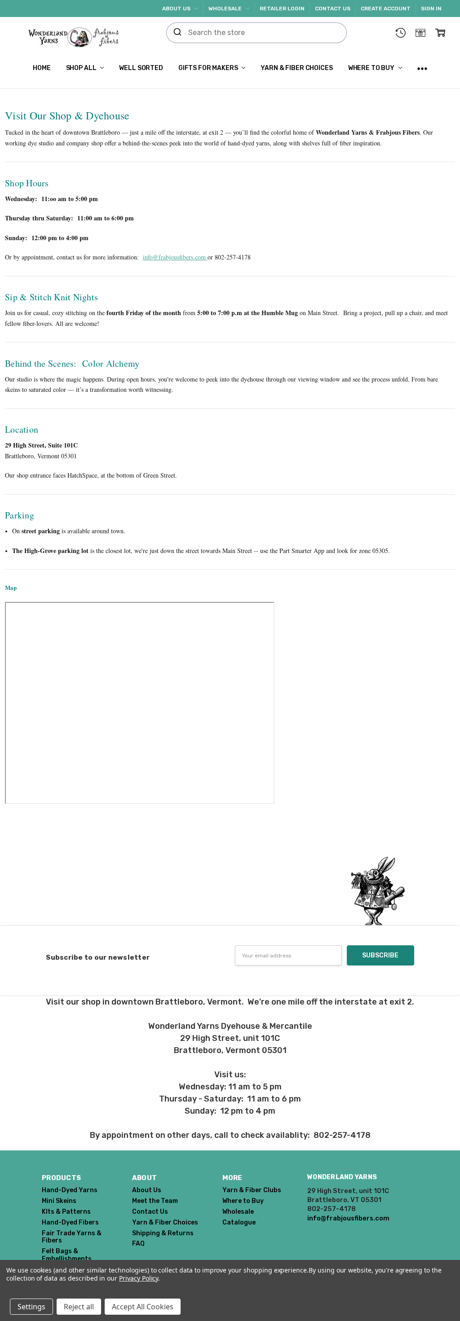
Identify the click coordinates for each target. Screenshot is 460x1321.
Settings (31, 1307)
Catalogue (239, 1222)
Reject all (79, 1307)
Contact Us (332, 8)
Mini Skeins (59, 1201)
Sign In (431, 8)
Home (41, 68)
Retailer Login (282, 8)
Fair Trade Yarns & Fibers (72, 1237)
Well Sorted (141, 68)
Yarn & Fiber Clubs (251, 1190)
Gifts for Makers (208, 68)
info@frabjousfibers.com (174, 257)
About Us (177, 8)
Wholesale (225, 8)
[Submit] (177, 33)
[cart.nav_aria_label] (440, 33)
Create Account (386, 8)
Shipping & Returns (163, 1233)
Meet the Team (155, 1201)
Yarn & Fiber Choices (296, 68)
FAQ (138, 1243)
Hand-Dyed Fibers (70, 1222)
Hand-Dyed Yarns (69, 1190)
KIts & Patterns (66, 1212)
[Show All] (422, 68)
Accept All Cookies (142, 1307)
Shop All (82, 68)
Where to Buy (372, 68)
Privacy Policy (138, 1278)
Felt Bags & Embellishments (67, 1255)
